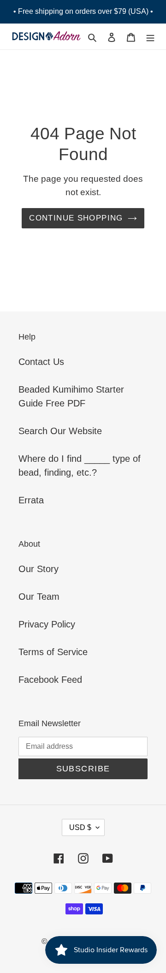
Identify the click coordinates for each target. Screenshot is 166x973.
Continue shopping (76, 218)
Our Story (38, 569)
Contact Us (41, 362)
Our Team (38, 596)
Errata (31, 500)
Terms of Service (53, 652)
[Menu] (150, 36)
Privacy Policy (46, 624)
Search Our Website (60, 431)
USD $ (80, 827)
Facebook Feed (50, 680)
